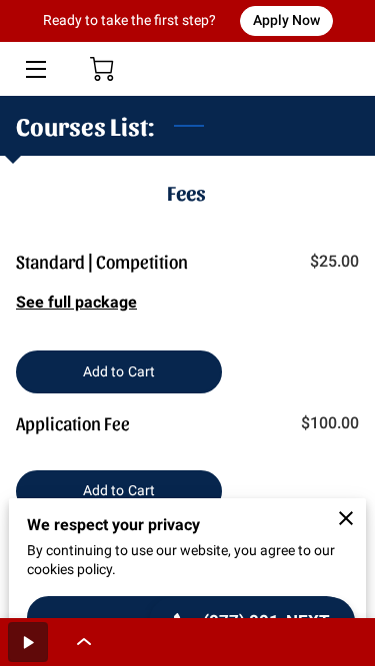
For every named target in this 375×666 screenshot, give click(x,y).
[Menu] (34, 69)
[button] (28, 642)
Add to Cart (119, 371)
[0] (102, 69)
